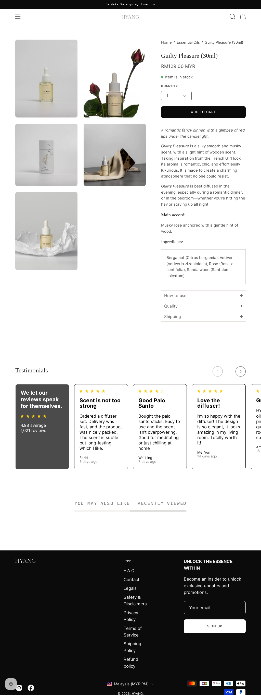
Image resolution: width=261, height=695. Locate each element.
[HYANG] (130, 17)
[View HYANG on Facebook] (31, 688)
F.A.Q (129, 570)
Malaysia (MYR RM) (131, 684)
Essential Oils (188, 42)
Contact (131, 579)
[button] (232, 16)
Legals (130, 588)
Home (166, 42)
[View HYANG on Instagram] (19, 688)
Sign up (214, 626)
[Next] (241, 371)
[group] (130, 4)
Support (129, 560)
